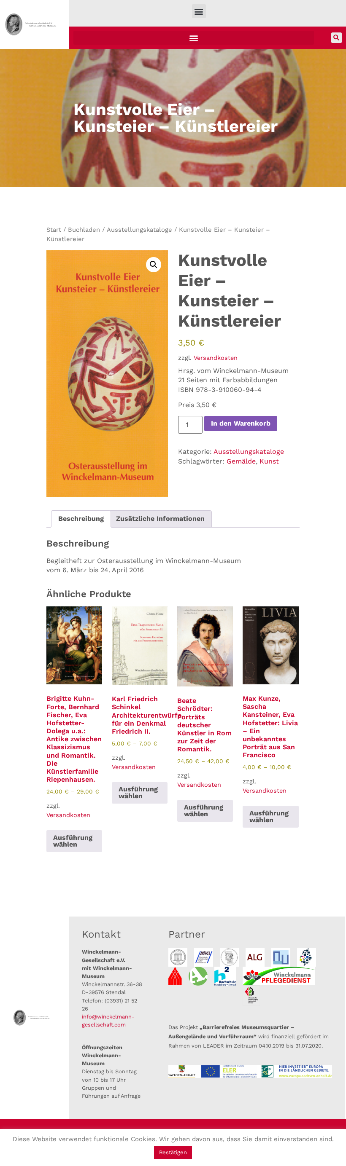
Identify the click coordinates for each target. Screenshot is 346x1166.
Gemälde (241, 461)
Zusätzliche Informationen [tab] (160, 519)
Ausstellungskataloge (139, 229)
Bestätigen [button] (173, 1152)
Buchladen (84, 229)
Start (53, 229)
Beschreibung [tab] (81, 519)
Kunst (269, 461)
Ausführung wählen (72, 841)
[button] (199, 11)
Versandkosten (216, 357)
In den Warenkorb (240, 423)
